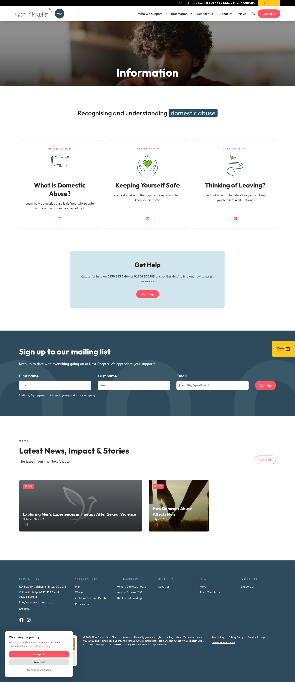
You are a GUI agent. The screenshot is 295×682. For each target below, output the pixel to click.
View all (265, 460)
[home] (34, 13)
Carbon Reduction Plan (223, 642)
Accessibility (218, 637)
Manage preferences (39, 669)
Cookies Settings (256, 637)
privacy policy (88, 395)
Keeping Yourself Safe (130, 592)
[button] (152, 13)
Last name (107, 375)
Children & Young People (90, 598)
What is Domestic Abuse (131, 586)
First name (29, 375)
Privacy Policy (236, 637)
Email (181, 375)
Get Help (269, 14)
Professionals (83, 604)
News (242, 14)
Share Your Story (209, 592)
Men (77, 586)
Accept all (39, 654)
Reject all (39, 662)
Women (79, 592)
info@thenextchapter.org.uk (36, 602)
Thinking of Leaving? (129, 598)
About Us (225, 14)
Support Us (205, 14)
